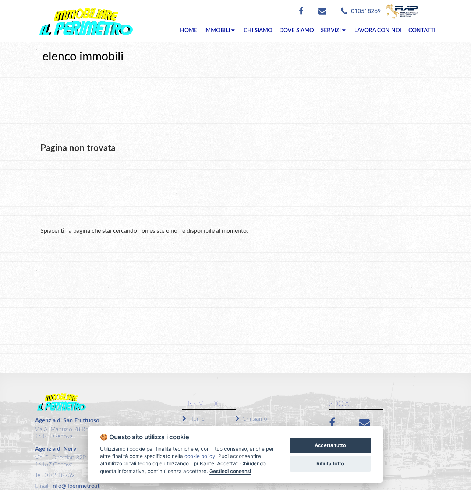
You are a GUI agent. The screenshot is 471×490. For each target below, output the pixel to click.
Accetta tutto (330, 445)
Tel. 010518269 (54, 475)
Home (197, 419)
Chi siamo (254, 419)
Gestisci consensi (230, 471)
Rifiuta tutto (330, 463)
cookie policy (199, 456)
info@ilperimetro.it (75, 486)
